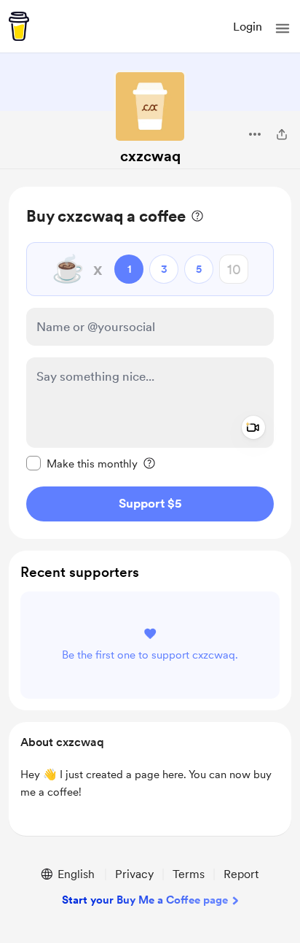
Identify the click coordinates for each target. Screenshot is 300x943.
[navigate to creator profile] (150, 106)
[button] (282, 28)
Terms (189, 874)
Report (241, 874)
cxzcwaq (150, 156)
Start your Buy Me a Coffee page (145, 900)
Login (247, 27)
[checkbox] (82, 463)
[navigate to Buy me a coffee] (19, 26)
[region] (150, 363)
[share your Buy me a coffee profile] (281, 134)
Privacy (134, 874)
